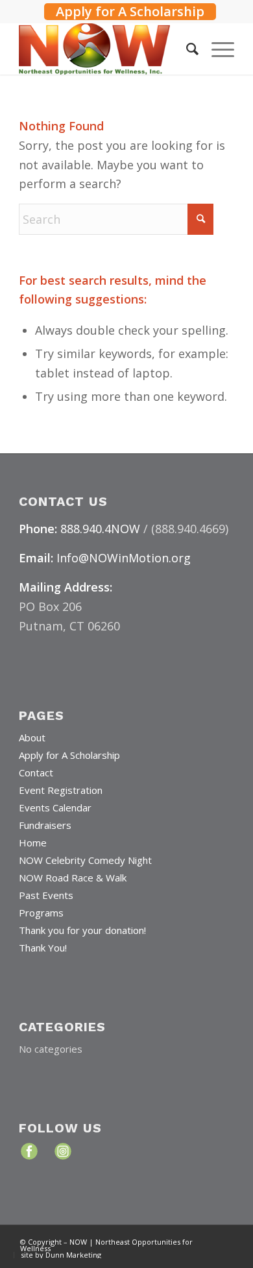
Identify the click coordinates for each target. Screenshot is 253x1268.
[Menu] (216, 49)
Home (33, 842)
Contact (36, 772)
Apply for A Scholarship (130, 11)
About (32, 737)
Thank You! (43, 947)
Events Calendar (55, 807)
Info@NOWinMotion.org (123, 558)
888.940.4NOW (100, 528)
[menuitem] (130, 10)
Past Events (46, 895)
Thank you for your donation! (82, 930)
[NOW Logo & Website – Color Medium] (105, 49)
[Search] (186, 49)
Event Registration (60, 790)
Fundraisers (45, 825)
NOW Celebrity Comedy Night (85, 860)
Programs (41, 912)
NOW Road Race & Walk (72, 877)
